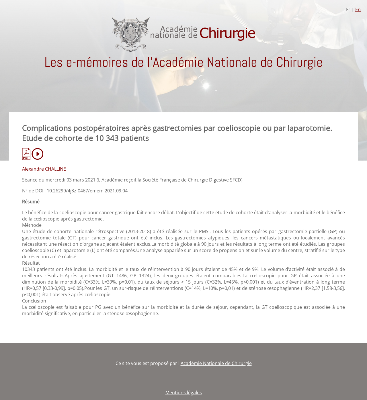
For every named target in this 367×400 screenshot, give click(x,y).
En (358, 9)
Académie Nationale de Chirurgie (216, 363)
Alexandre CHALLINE (44, 169)
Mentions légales (183, 392)
